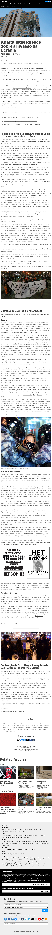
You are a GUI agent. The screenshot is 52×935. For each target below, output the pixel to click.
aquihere (30, 719)
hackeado (33, 91)
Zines (3, 835)
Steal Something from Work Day (19, 837)
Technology (5, 831)
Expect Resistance (42, 841)
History (31, 829)
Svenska (22, 864)
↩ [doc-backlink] (34, 718)
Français (26, 63)
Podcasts (16, 3)
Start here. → (45, 891)
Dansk (28, 864)
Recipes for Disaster (8, 843)
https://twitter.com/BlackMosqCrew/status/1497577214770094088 (21, 117)
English (15, 63)
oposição (30, 155)
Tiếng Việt (9, 866)
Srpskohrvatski (41, 862)
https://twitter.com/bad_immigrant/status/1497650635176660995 (21, 124)
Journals (8, 835)
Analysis (5, 61)
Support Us (48, 1)
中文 (41, 63)
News (41, 829)
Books (2, 3)
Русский (36, 63)
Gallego (23, 866)
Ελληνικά (9, 860)
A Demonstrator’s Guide (17, 831)
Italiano (31, 63)
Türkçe (20, 862)
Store (21, 3)
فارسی (25, 862)
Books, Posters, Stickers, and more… (13, 854)
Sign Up (45, 910)
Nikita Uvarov (39, 616)
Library (7, 3)
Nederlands (32, 862)
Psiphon (39, 394)
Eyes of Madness (13, 108)
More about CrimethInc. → (41, 884)
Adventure (8, 829)
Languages (32, 3)
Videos (26, 835)
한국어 (8, 864)
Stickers (20, 835)
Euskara (9, 862)
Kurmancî (29, 866)
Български (26, 860)
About (38, 3)
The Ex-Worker (6, 850)
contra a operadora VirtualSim (36, 157)
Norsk (35, 866)
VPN (34, 394)
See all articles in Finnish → (8, 6)
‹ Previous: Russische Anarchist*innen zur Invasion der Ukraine (26, 747)
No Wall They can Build (19, 850)
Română (13, 864)
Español (20, 63)
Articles (4, 827)
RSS (8, 827)
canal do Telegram (30, 139)
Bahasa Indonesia (39, 860)
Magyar (15, 862)
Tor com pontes (27, 394)
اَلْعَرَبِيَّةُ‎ (4, 864)
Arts (3, 829)
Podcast (4, 848)
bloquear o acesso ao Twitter (22, 88)
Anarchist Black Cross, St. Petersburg (12, 711)
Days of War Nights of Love (24, 843)
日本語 (20, 860)
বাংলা (18, 864)
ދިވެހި (19, 866)
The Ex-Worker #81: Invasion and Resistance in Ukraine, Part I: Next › (26, 750)
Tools (11, 3)
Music (30, 835)
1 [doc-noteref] (41, 158)
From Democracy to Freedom (11, 841)
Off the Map (5, 845)
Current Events (12, 61)
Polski (4, 860)
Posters (14, 835)
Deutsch (10, 63)
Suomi (15, 860)
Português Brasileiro (36, 858)
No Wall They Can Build (41, 843)
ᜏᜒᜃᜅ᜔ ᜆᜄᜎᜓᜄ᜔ (42, 866)
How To (36, 829)
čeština (5, 63)
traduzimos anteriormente (38, 141)
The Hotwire (32, 850)
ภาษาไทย (38, 864)
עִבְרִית (32, 864)
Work (34, 841)
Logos (35, 835)
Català (15, 866)
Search (26, 3)
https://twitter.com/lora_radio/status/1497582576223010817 (19, 121)
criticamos (16, 155)
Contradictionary (26, 841)
